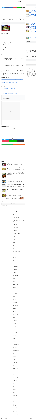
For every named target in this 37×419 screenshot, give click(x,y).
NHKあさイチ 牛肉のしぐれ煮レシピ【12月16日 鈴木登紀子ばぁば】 (10, 88)
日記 (13, 365)
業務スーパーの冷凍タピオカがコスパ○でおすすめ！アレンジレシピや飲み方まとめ (31, 51)
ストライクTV (14, 308)
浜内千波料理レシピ (15, 377)
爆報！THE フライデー (15, 383)
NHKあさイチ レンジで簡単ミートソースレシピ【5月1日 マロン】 (32, 24)
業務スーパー (14, 374)
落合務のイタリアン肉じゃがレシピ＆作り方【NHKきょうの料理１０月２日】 (32, 35)
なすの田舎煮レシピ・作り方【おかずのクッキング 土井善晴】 (32, 21)
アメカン (14, 290)
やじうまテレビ (15, 287)
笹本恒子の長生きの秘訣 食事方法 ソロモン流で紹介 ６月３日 (32, 18)
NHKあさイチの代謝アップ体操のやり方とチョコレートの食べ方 (31, 57)
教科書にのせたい (15, 362)
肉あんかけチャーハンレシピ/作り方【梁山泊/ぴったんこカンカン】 (32, 11)
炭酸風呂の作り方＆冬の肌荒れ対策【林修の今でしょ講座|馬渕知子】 (32, 38)
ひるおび (14, 281)
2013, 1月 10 (10, 98)
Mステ (14, 214)
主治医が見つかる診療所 (16, 350)
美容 (13, 399)
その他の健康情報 (15, 269)
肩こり (14, 401)
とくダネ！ (14, 272)
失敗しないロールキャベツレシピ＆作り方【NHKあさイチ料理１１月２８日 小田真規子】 (12, 79)
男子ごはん (14, 389)
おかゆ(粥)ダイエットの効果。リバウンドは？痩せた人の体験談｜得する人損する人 (32, 14)
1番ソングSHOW (15, 211)
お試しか (14, 260)
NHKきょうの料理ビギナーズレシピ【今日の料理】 (18, 221)
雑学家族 (14, 410)
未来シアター (14, 371)
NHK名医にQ (14, 236)
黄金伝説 (14, 413)
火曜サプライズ (15, 381)
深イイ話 (14, 378)
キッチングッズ (15, 293)
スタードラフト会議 (15, 305)
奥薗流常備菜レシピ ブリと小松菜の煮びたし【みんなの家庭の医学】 (32, 32)
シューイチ (14, 299)
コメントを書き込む (13, 203)
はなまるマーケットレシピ (16, 275)
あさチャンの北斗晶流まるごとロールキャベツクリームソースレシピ (10, 93)
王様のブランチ (15, 387)
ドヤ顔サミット (15, 320)
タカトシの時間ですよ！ (16, 314)
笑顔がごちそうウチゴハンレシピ (17, 396)
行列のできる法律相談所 (16, 402)
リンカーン (14, 341)
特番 (13, 386)
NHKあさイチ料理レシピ (16, 217)
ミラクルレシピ (15, 335)
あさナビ (14, 248)
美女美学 (14, 398)
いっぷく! (14, 254)
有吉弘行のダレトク (15, 368)
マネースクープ (15, 332)
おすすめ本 (14, 257)
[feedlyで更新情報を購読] (7, 144)
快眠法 (14, 359)
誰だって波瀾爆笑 (15, 407)
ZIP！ (13, 245)
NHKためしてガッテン (15, 227)
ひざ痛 (14, 278)
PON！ (14, 242)
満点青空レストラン (15, 380)
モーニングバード (15, 338)
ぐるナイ (14, 263)
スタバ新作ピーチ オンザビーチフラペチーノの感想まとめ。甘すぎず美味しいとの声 (31, 45)
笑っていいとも (15, 395)
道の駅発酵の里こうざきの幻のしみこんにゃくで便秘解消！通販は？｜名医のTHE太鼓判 (31, 48)
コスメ (14, 296)
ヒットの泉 (14, 326)
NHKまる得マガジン (15, 230)
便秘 (13, 353)
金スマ (14, 408)
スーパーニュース (15, 311)
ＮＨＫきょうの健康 (15, 414)
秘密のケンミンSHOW (15, 392)
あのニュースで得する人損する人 (17, 251)
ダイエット (14, 317)
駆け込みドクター (15, 411)
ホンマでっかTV (15, 329)
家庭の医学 (14, 356)
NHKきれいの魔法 (15, 224)
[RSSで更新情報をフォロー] (19, 144)
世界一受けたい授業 (15, 347)
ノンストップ (14, 323)
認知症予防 (14, 405)
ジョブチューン (15, 302)
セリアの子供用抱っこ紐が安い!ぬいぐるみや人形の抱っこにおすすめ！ (30, 54)
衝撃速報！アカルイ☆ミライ (16, 404)
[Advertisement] (13, 13)
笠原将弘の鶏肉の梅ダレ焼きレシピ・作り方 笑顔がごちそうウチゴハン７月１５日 (32, 8)
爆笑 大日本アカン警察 (15, 384)
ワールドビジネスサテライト (16, 344)
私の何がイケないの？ (15, 390)
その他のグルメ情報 (15, 266)
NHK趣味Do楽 (14, 239)
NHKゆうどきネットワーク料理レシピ (17, 233)
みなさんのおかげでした (16, 284)
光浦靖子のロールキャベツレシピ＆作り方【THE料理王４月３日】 (9, 82)
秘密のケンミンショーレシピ (16, 393)
